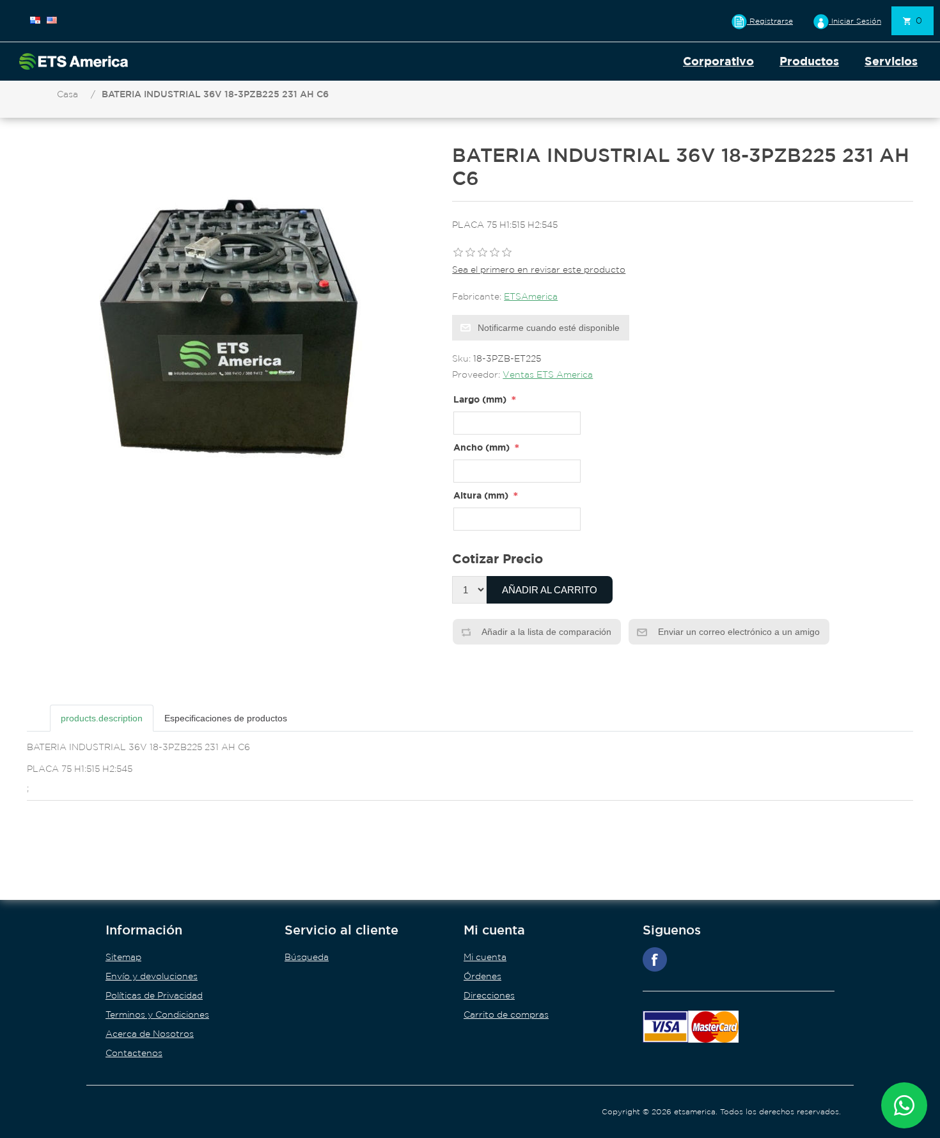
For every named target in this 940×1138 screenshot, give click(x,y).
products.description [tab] (102, 718)
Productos (809, 61)
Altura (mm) (480, 495)
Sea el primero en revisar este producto (538, 269)
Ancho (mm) (481, 447)
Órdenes (482, 976)
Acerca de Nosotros (150, 1034)
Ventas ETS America (548, 374)
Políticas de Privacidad (154, 995)
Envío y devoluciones (152, 976)
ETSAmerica (531, 296)
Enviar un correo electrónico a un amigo (737, 632)
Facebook (655, 959)
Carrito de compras (506, 1014)
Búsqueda (307, 957)
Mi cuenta (485, 957)
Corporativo (718, 61)
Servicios (891, 61)
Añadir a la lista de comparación (545, 632)
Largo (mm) (479, 399)
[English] (51, 20)
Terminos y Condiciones (157, 1014)
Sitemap (123, 957)
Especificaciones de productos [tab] (225, 718)
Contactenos (134, 1053)
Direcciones (489, 995)
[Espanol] (35, 20)
